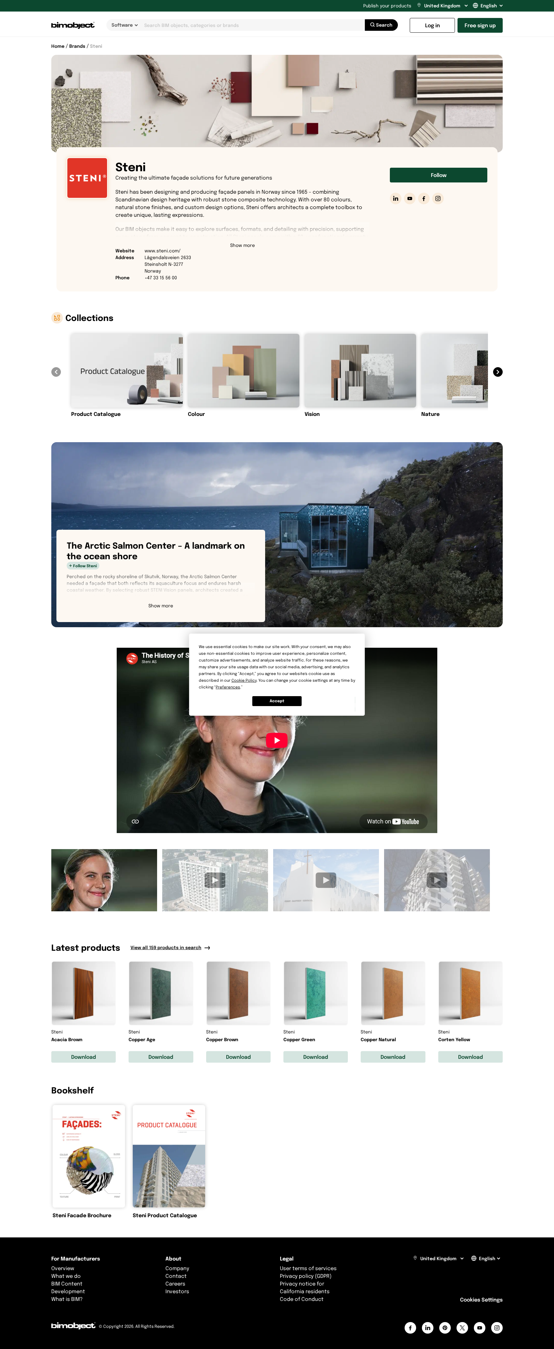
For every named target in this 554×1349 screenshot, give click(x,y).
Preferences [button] (228, 687)
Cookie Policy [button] (243, 680)
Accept (277, 701)
